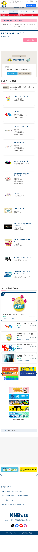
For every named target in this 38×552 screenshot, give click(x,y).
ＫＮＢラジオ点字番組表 (23, 495)
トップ (4, 430)
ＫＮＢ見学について (7, 500)
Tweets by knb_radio (19, 419)
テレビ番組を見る (29, 40)
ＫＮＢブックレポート (8, 495)
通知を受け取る (31, 5)
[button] (2, 373)
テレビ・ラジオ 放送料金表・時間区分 (13, 491)
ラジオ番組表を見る (24, 73)
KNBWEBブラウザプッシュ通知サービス (13, 504)
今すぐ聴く (11, 73)
